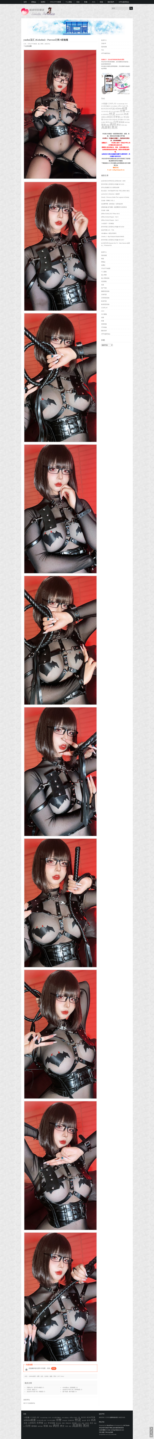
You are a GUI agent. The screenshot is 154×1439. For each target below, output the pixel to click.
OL (127, 106)
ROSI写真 (110, 109)
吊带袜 (116, 117)
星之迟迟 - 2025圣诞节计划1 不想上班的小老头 (115, 191)
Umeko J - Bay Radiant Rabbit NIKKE (112, 236)
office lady (121, 106)
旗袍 (128, 119)
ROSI (103, 109)
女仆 (121, 117)
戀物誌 (33, 2)
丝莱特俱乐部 (114, 1417)
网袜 (107, 125)
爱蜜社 (111, 122)
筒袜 (103, 124)
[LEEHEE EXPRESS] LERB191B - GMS (113, 181)
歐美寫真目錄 (105, 304)
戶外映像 (104, 327)
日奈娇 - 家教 (105, 210)
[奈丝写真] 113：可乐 (107, 230)
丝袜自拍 (64, 1420)
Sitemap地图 (109, 1432)
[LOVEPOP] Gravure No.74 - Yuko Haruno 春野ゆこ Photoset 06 (115, 244)
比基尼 (103, 122)
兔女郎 (118, 114)
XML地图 (102, 1432)
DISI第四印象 (120, 103)
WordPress (110, 1425)
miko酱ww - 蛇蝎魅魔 (69, 1387)
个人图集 (69, 2)
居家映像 (104, 324)
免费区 (43, 2)
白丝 (116, 122)
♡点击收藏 (28, 46)
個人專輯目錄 (105, 278)
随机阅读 (151, 1435)
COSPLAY (111, 103)
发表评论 (47, 44)
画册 (102, 317)
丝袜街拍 (106, 114)
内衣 (126, 114)
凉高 (103, 117)
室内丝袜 (106, 119)
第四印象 (127, 122)
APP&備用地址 (124, 2)
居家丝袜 (115, 119)
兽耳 (121, 114)
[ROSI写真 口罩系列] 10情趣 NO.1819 (112, 184)
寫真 (78, 2)
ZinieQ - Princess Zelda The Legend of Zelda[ (115, 197)
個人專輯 (40, 44)
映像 (85, 2)
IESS (126, 104)
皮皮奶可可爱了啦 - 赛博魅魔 (71, 1389)
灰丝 (107, 122)
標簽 (101, 2)
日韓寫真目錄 (105, 298)
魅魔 (51, 1376)
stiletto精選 (32, 1376)
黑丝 (54, 1376)
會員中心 (104, 40)
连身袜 (46, 1376)
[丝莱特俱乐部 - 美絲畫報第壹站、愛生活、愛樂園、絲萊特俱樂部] (38, 15)
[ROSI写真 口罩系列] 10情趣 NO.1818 (112, 227)
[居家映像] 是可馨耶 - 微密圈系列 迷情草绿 (114, 207)
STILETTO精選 (55, 2)
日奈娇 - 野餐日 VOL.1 (108, 200)
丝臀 (38, 1376)
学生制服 (51, 1423)
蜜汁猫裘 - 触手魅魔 (69, 1391)
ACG (93, 2)
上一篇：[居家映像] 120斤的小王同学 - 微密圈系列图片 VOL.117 (151, 1432)
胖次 (118, 125)
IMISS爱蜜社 (113, 106)
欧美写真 (104, 301)
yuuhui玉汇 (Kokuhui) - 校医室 (110, 194)
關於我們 (111, 2)
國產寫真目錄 (105, 291)
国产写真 (104, 288)
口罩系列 (109, 117)
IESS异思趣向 (105, 106)
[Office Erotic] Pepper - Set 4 (109, 217)
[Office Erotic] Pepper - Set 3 (109, 220)
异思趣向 (121, 119)
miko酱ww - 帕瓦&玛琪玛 (108, 233)
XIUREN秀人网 (105, 111)
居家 (110, 119)
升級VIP (103, 43)
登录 (53, 1368)
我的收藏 (104, 47)
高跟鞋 (106, 127)
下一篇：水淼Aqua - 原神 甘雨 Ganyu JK (151, 1428)
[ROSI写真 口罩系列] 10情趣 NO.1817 (112, 240)
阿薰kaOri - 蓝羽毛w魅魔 (34, 1387)
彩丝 (125, 119)
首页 (25, 2)
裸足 (126, 125)
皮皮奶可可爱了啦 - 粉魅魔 (35, 1391)
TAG (102, 50)
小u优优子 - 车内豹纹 (107, 223)
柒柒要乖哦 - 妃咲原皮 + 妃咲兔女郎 (112, 204)
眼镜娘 (121, 122)
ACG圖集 (104, 314)
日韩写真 (104, 294)
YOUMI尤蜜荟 (115, 111)
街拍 (122, 125)
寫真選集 (104, 281)
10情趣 (104, 104)
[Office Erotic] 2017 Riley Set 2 (110, 213)
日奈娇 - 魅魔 (31, 1389)
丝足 (42, 1376)
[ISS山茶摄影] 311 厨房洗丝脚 (110, 187)
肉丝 (113, 124)
